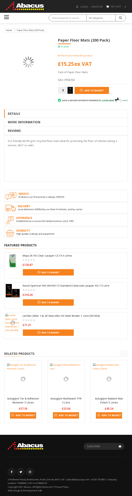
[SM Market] (25, 445)
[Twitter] (21, 472)
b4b (40, 490)
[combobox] (67, 18)
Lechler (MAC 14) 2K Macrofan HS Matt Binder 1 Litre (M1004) (61, 315)
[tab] (66, 113)
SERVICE (23, 194)
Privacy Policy (61, 486)
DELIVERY (24, 206)
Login (84, 6)
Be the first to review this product (75, 55)
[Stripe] (93, 99)
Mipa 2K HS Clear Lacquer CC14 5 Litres (47, 255)
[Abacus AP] (25, 5)
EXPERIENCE (24, 218)
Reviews (14, 131)
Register (97, 6)
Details (14, 114)
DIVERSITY (23, 231)
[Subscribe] (120, 446)
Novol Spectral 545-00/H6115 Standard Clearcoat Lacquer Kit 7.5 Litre (66, 285)
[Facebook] (11, 472)
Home (9, 30)
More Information (24, 122)
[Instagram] (30, 472)
